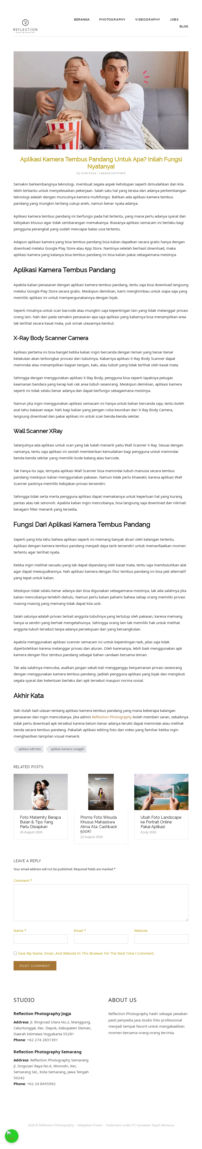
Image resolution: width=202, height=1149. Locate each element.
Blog (184, 26)
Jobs (174, 19)
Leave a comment (112, 173)
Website (141, 930)
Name (20, 930)
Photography (112, 19)
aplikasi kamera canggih (67, 749)
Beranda (82, 19)
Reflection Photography (112, 716)
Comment (23, 880)
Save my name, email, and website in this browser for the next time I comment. (86, 953)
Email (80, 930)
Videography (147, 19)
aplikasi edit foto (29, 749)
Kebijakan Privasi (90, 1125)
